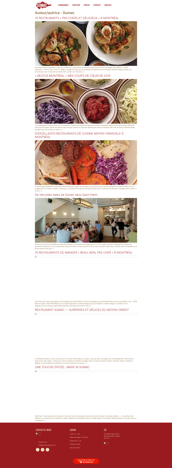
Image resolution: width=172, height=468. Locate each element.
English (107, 5)
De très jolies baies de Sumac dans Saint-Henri (66, 194)
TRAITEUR (76, 5)
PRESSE (87, 5)
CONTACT (97, 5)
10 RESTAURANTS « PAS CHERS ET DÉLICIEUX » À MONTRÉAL (77, 18)
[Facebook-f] (37, 449)
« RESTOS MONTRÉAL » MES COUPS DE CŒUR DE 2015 (72, 75)
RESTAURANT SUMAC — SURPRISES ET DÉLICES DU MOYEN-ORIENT (82, 310)
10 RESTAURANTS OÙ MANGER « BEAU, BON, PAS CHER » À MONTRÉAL (83, 252)
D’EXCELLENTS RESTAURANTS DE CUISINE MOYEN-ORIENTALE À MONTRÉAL (79, 135)
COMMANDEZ (63, 5)
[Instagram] (47, 449)
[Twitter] (42, 449)
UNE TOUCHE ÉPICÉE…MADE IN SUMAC (62, 367)
